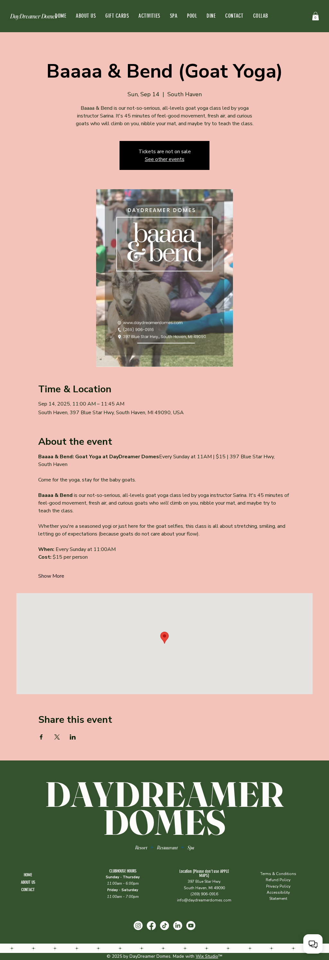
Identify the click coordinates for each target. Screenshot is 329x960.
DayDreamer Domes (33, 16)
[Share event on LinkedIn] (73, 737)
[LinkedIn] (177, 925)
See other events (164, 159)
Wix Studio (207, 956)
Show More (51, 576)
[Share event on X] (57, 737)
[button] (315, 16)
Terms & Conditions (278, 873)
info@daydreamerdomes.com (204, 900)
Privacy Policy (278, 886)
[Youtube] (190, 925)
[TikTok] (164, 925)
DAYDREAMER (164, 794)
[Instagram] (138, 925)
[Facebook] (151, 925)
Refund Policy (278, 879)
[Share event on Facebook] (41, 737)
